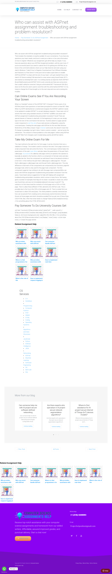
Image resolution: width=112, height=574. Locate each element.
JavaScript (26, 339)
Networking (27, 353)
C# (26, 367)
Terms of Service (93, 563)
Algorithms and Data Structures (26, 332)
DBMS (27, 315)
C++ (26, 299)
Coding (27, 320)
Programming (27, 306)
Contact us (77, 10)
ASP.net (27, 355)
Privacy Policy (79, 563)
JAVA (27, 348)
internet (43, 128)
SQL (26, 372)
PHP (26, 313)
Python (27, 341)
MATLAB (28, 370)
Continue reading (28, 426)
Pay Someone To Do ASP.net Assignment (34, 38)
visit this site (32, 123)
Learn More (33, 151)
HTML (27, 317)
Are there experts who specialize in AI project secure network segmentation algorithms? (56, 410)
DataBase (28, 301)
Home (59, 10)
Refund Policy (86, 563)
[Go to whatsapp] (4, 569)
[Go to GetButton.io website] (4, 572)
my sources (26, 153)
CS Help (67, 10)
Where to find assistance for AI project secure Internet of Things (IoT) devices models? (84, 410)
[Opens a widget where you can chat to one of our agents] (105, 571)
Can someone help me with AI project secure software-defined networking (28, 408)
